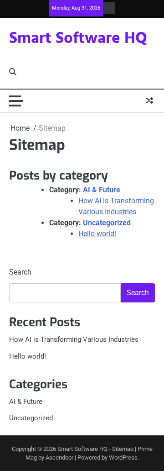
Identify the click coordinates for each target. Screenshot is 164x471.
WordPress (123, 457)
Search (20, 272)
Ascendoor (59, 457)
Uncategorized (107, 222)
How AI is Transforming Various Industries (73, 339)
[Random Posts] (149, 100)
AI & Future (101, 189)
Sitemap (122, 448)
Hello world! (97, 233)
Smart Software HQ (78, 39)
